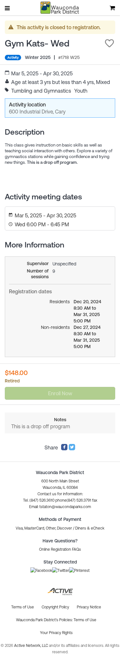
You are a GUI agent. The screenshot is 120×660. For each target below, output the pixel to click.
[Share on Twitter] (72, 449)
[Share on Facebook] (64, 449)
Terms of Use (85, 620)
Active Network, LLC (31, 645)
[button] (109, 43)
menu (7, 8)
